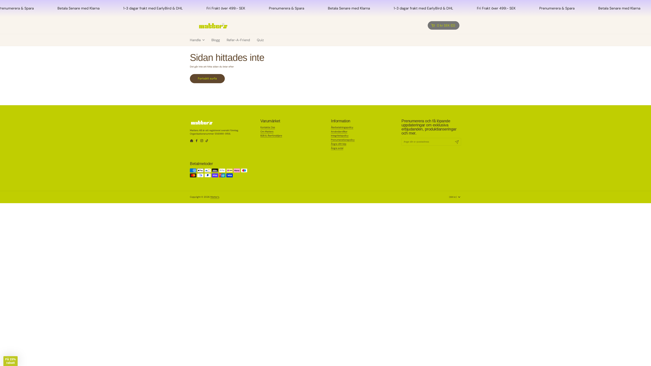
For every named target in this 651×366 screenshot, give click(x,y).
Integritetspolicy (340, 135)
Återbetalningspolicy (342, 127)
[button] (443, 25)
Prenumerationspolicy (343, 139)
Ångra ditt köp (338, 143)
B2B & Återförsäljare (271, 135)
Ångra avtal (337, 148)
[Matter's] (213, 25)
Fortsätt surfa (207, 78)
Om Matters (266, 131)
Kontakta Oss (267, 127)
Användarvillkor (339, 131)
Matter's (214, 196)
